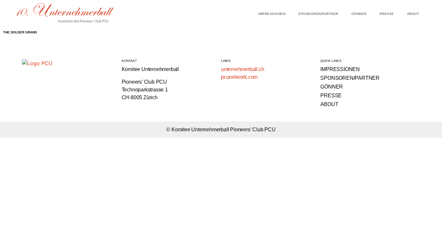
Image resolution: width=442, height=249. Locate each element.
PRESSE (387, 14)
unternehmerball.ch (242, 69)
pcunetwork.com (239, 77)
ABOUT (413, 14)
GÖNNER (359, 14)
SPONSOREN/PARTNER (318, 14)
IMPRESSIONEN (271, 14)
